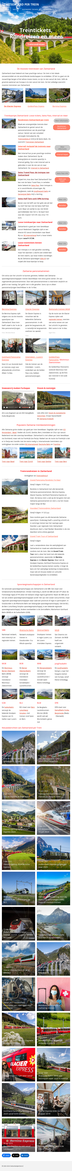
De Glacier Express (12, 106)
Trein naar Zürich (26, 461)
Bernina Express (59, 106)
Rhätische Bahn (27, 630)
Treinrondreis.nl (24, 139)
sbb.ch (43, 258)
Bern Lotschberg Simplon (27, 710)
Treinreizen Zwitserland (35, 142)
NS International (30, 235)
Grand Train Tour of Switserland (44, 536)
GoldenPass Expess (36, 106)
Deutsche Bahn (44, 444)
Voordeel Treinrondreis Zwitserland (45, 508)
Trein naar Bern (61, 461)
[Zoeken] (55, 14)
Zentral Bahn (43, 630)
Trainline (56, 444)
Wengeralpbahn (46, 668)
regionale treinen (55, 319)
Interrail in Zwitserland (40, 168)
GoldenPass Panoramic (54, 358)
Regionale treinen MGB (59, 309)
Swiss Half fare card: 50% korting (33, 198)
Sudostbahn (9, 707)
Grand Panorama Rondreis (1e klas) (45, 480)
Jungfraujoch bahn (41, 191)
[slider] (10, 407)
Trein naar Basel (8, 461)
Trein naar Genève (44, 461)
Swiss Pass (35, 185)
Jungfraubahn (62, 668)
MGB (57, 630)
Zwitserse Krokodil (46, 419)
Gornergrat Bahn (24, 194)
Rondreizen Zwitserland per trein (33, 120)
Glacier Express (32, 309)
